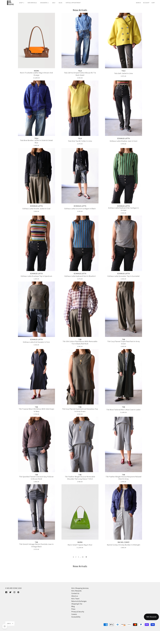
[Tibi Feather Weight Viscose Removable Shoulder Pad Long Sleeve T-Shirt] (80, 444)
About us (74, 596)
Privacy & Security (77, 611)
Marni (36, 71)
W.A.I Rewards (76, 591)
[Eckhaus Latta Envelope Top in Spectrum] (36, 243)
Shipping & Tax (76, 604)
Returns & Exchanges (79, 601)
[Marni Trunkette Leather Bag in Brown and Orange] (36, 40)
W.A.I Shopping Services (80, 588)
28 (82, 557)
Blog (73, 606)
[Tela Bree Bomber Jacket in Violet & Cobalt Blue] (36, 108)
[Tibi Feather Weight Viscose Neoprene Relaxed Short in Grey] (123, 444)
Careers (74, 614)
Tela (80, 71)
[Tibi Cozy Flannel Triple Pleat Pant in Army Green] (123, 309)
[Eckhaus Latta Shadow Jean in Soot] (123, 108)
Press (73, 609)
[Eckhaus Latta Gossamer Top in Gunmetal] (123, 243)
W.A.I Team (75, 598)
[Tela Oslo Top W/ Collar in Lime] (80, 108)
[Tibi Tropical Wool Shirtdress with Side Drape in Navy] (36, 376)
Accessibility (75, 617)
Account (146, 2)
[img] (6, 592)
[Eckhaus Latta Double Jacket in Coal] (36, 175)
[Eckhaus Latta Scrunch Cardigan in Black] (80, 175)
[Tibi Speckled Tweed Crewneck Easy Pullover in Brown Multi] (36, 444)
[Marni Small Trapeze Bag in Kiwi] (80, 512)
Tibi (80, 339)
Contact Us (75, 593)
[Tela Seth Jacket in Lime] (123, 40)
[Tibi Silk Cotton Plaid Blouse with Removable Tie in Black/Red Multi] (80, 309)
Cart (153, 2)
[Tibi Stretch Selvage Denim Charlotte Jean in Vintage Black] (36, 512)
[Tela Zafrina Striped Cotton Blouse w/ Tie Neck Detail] (80, 40)
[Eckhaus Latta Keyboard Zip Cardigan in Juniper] (123, 175)
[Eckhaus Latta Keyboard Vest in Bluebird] (80, 243)
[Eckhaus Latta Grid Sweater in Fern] (36, 309)
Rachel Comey (124, 542)
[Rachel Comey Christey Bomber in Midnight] (123, 512)
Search (138, 2)
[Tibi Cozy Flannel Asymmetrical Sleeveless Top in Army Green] (80, 376)
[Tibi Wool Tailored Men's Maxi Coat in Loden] (123, 376)
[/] (10, 2)
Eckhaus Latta (123, 138)
